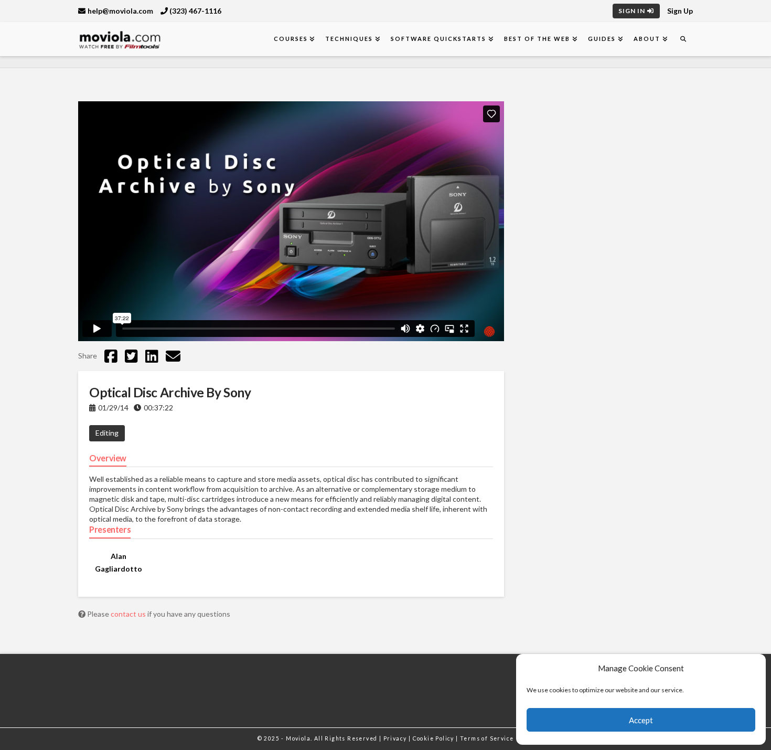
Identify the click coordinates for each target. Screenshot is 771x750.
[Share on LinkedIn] (151, 356)
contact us (129, 613)
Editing (107, 432)
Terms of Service (486, 738)
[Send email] (173, 356)
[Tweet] (131, 356)
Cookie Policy (434, 738)
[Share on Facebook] (110, 356)
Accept (641, 720)
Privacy (396, 738)
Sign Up (680, 10)
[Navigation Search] (683, 39)
